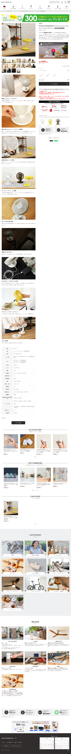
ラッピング (41, 68)
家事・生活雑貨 (13, 8)
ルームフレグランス (22, 8)
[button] (68, 446)
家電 (4, 8)
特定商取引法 (20, 742)
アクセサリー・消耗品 (57, 8)
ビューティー (31, 8)
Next (34, 40)
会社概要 (15, 742)
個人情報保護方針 (10, 742)
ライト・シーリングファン (49, 8)
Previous (3, 40)
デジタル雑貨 (40, 8)
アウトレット (67, 8)
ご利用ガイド (4, 742)
